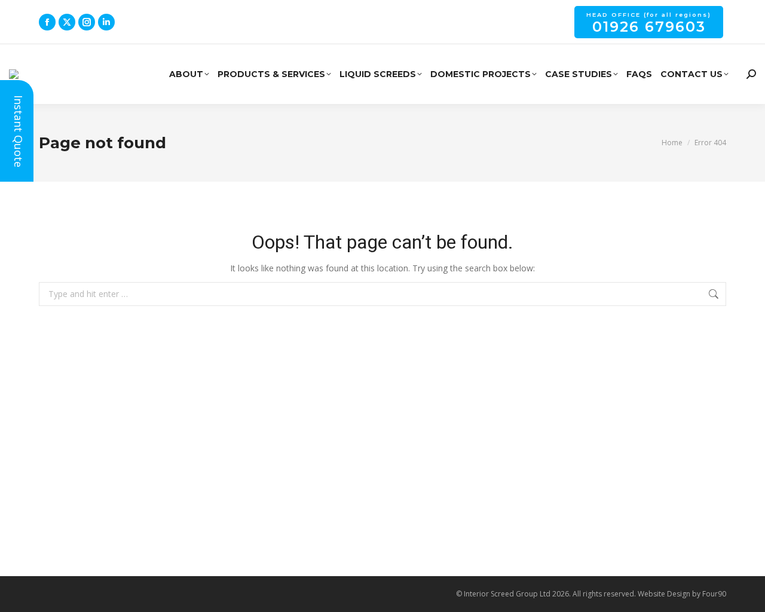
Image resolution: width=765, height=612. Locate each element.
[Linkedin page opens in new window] (106, 22)
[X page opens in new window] (67, 22)
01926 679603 (648, 23)
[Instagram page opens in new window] (86, 22)
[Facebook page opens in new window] (47, 22)
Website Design (664, 594)
